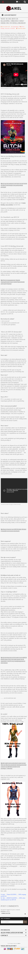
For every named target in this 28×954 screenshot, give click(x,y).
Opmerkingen (16, 26)
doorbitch (12, 28)
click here (3, 911)
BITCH (22, 26)
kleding (2, 28)
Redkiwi (19, 943)
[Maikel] (14, 8)
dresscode (7, 28)
